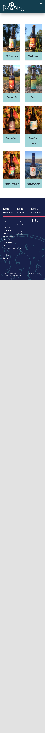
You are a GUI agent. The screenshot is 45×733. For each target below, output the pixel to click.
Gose (33, 97)
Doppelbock (12, 138)
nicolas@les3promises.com (14, 248)
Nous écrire (6, 256)
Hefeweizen (12, 56)
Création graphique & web (34, 273)
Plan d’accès (20, 232)
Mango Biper (33, 183)
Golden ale (33, 56)
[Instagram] (36, 220)
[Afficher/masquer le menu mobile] (41, 3)
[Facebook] (32, 220)
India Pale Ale (12, 183)
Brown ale (12, 97)
